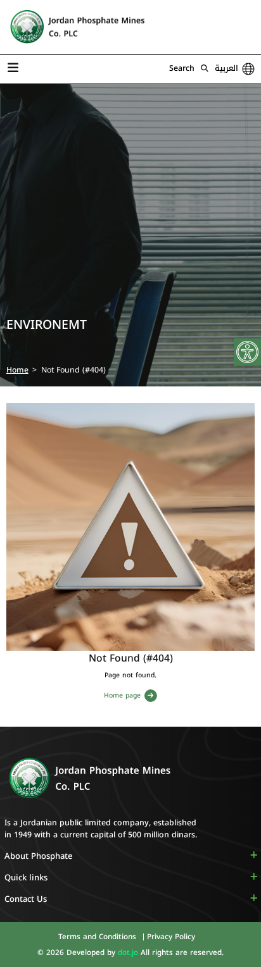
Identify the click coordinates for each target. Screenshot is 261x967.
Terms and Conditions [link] (98, 937)
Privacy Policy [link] (171, 937)
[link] (247, 352)
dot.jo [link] (129, 952)
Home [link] (17, 369)
